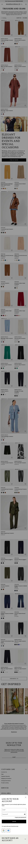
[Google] (3, 830)
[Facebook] (8, 830)
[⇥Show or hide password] (25, 814)
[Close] (25, 797)
